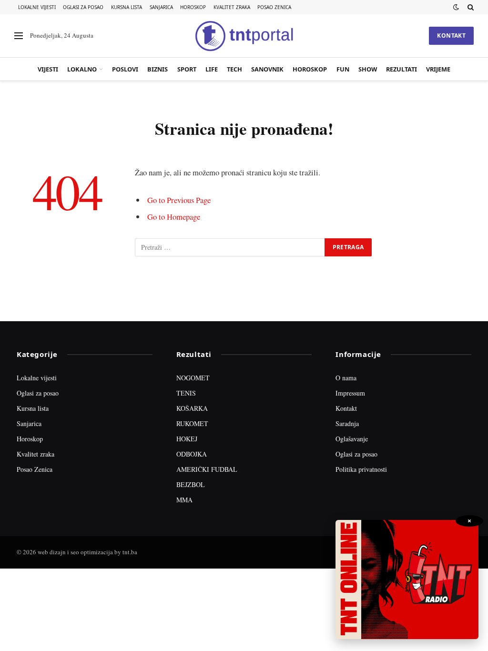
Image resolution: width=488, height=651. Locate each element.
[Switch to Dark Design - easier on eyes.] (456, 7)
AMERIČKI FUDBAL (206, 469)
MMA (184, 499)
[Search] (470, 7)
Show (367, 69)
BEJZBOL (190, 484)
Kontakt (451, 35)
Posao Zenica (274, 7)
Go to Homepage (173, 216)
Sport (186, 69)
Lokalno (82, 69)
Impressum (350, 392)
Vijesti (48, 69)
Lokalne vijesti (37, 7)
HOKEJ (186, 438)
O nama (346, 377)
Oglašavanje (352, 438)
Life (211, 69)
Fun (342, 69)
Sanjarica (161, 7)
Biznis (157, 69)
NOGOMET (193, 377)
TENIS (186, 392)
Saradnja (347, 423)
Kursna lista (126, 7)
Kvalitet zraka (232, 7)
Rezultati (401, 69)
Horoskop (193, 7)
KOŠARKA (192, 408)
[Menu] (18, 36)
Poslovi (125, 69)
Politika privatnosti (361, 469)
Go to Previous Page (179, 199)
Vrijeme (438, 69)
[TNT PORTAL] (244, 35)
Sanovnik (267, 69)
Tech (234, 69)
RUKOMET (192, 423)
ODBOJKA (191, 453)
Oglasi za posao (83, 7)
